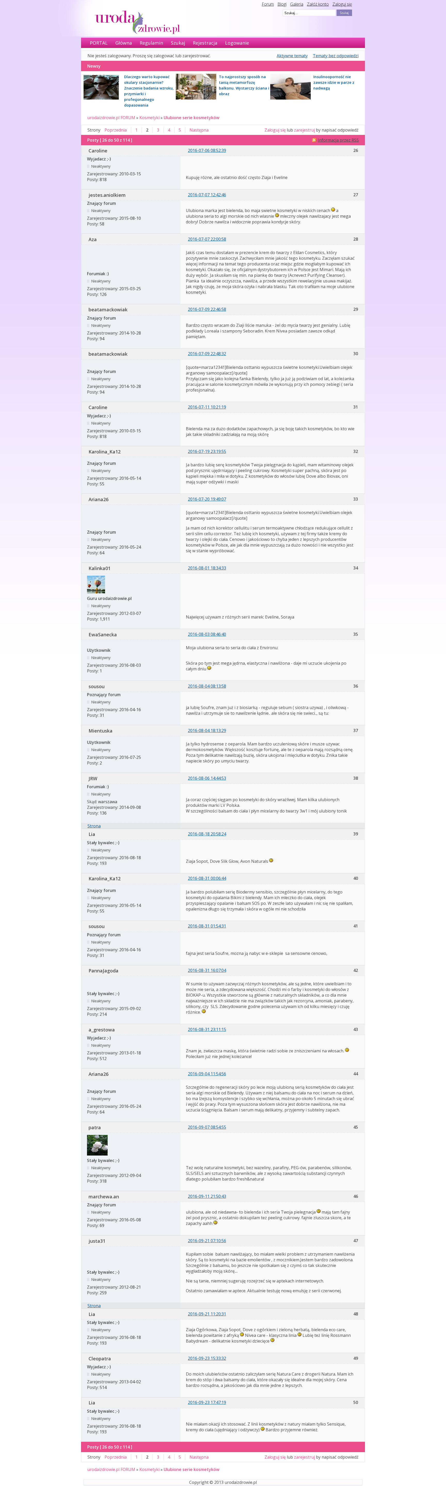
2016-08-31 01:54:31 (207, 926)
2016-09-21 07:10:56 (207, 1240)
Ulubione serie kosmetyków (191, 117)
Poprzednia (116, 130)
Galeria (296, 4)
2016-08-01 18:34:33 (207, 568)
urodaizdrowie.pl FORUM (111, 117)
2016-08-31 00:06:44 (207, 878)
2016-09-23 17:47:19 (207, 1402)
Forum (268, 4)
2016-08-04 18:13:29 (207, 730)
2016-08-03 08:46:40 (207, 634)
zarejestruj (304, 130)
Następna (199, 130)
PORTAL (99, 43)
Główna (123, 43)
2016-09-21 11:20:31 (207, 1314)
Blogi (281, 4)
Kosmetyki (149, 117)
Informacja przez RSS (338, 140)
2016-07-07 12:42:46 (207, 195)
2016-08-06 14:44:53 (207, 778)
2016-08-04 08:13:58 (207, 686)
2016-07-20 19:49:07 (207, 499)
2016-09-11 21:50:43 (207, 1196)
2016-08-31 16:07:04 (207, 970)
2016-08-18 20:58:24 (207, 834)
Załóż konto (318, 4)
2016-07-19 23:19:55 (207, 451)
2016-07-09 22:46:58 (207, 309)
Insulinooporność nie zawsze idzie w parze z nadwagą (333, 82)
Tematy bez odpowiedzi (336, 56)
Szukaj (178, 43)
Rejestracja (205, 43)
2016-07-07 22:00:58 (207, 239)
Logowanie (237, 43)
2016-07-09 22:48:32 (207, 353)
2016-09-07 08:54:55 (207, 1127)
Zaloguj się (342, 4)
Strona (94, 826)
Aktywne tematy (292, 56)
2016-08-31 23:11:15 (207, 1029)
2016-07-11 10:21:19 (207, 407)
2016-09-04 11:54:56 (207, 1074)
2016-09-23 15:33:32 (207, 1358)
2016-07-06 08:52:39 (207, 150)
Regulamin (151, 43)
